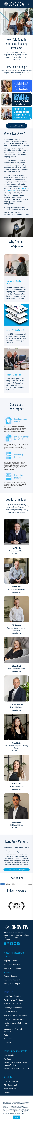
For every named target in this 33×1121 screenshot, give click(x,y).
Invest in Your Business (12, 1004)
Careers (7, 1093)
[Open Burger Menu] (28, 3)
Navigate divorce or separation (15, 1015)
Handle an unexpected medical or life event (16, 1024)
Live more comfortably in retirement (13, 1030)
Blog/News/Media (10, 1089)
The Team (7, 1059)
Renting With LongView (13, 968)
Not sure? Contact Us (16, 126)
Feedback (7, 1043)
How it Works (9, 1055)
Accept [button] (16, 1117)
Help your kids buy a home (14, 1019)
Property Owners (10, 976)
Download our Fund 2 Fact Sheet (16, 1069)
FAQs (6, 1035)
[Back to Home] (14, 5)
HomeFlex (11, 191)
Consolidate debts (11, 1011)
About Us (8, 1077)
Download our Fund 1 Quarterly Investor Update (15, 1064)
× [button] (29, 1099)
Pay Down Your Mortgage (14, 1000)
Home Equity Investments (15, 1050)
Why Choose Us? (10, 1085)
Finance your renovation (13, 1008)
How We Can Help (11, 1081)
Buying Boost (24, 188)
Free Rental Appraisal (12, 964)
